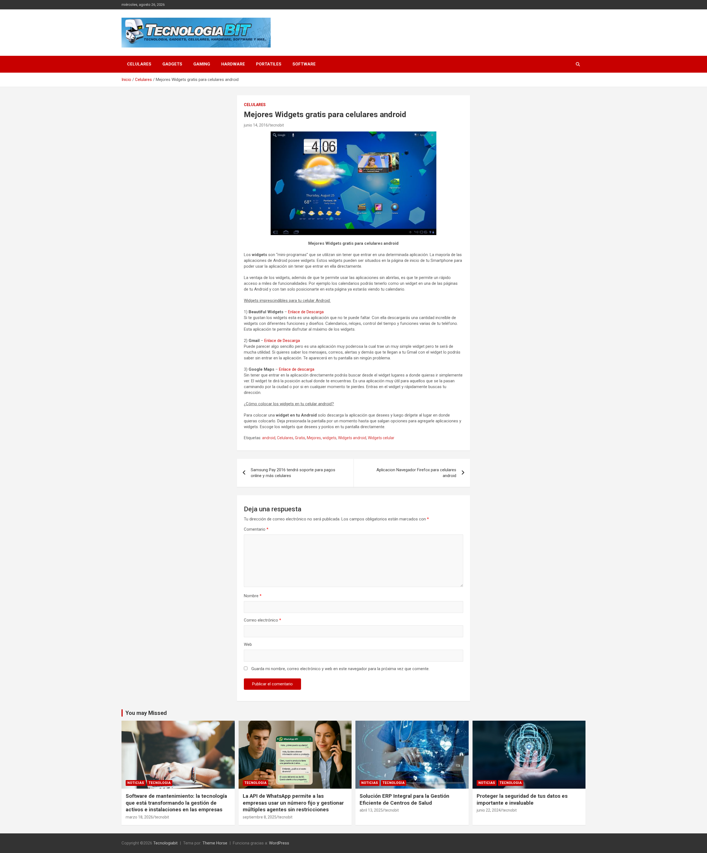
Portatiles (268, 64)
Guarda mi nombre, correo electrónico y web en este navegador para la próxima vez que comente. (340, 668)
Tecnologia (160, 783)
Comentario (256, 529)
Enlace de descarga (296, 369)
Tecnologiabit (165, 843)
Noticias (135, 783)
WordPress (279, 843)
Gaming (201, 64)
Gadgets (172, 64)
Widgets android (352, 438)
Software (304, 64)
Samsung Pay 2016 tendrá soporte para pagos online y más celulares (293, 472)
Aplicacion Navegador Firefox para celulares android (416, 472)
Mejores (314, 438)
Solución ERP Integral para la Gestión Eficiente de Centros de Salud (404, 799)
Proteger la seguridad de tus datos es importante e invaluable (522, 799)
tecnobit (277, 125)
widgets (329, 438)
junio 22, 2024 (489, 810)
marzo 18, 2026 (139, 817)
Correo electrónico (262, 620)
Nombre (253, 595)
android (268, 438)
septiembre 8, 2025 (259, 817)
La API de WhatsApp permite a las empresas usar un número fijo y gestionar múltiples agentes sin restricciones (293, 803)
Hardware (233, 64)
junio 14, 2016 (256, 125)
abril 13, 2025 (371, 810)
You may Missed (146, 713)
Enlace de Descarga (306, 311)
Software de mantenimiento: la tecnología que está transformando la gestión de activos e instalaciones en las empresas (176, 803)
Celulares (139, 64)
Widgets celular (381, 438)
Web (248, 644)
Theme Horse (214, 843)
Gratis (300, 438)
